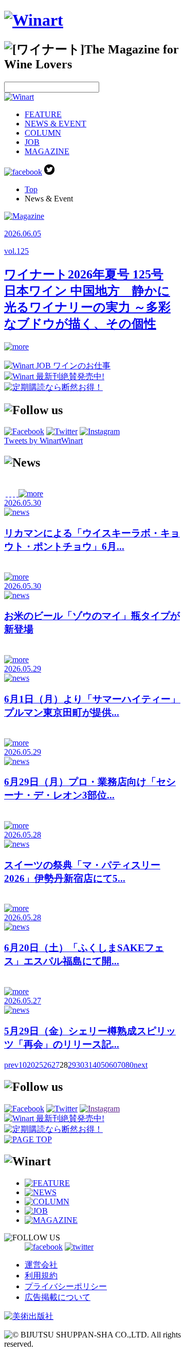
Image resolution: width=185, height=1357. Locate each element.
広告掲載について (57, 1297)
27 (55, 1065)
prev (11, 1065)
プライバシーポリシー (66, 1286)
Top (31, 189)
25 (39, 1065)
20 (31, 1065)
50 (105, 1065)
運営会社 (41, 1264)
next (140, 1065)
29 (72, 1065)
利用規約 (41, 1275)
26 (47, 1065)
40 (96, 1065)
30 (80, 1065)
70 (121, 1065)
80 (129, 1065)
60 (113, 1065)
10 (22, 1065)
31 (88, 1065)
